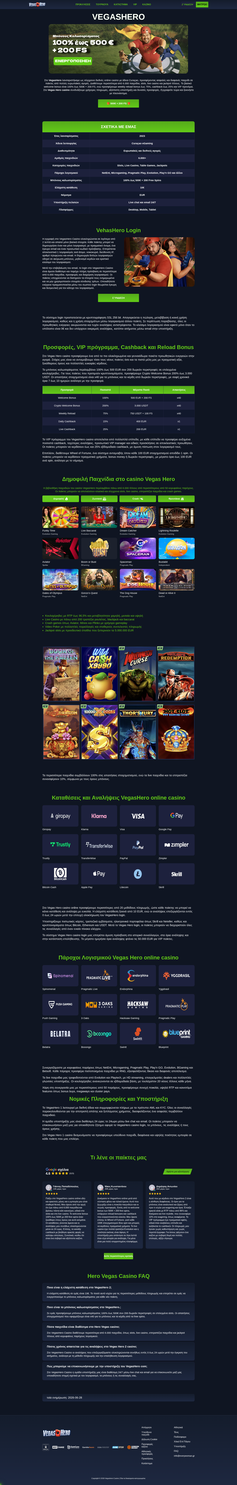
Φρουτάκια (174, 499)
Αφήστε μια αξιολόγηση (177, 1171)
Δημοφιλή (58, 499)
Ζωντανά (97, 499)
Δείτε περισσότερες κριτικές (118, 1256)
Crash (135, 499)
